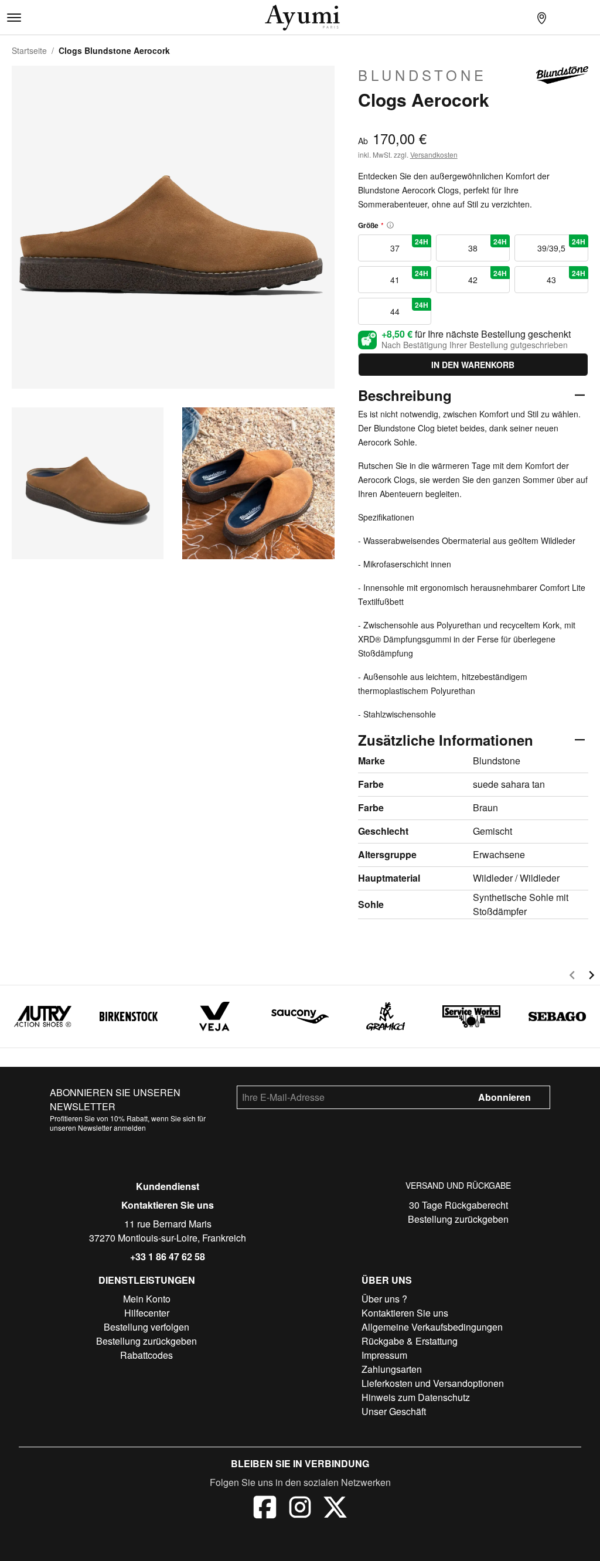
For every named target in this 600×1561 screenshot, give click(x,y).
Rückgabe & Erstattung (410, 1341)
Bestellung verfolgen (146, 1327)
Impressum (384, 1355)
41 (409, 276)
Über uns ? (384, 1298)
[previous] (572, 977)
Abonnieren (504, 1097)
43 (566, 276)
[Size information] (390, 225)
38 (487, 245)
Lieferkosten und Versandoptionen (433, 1383)
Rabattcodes (146, 1355)
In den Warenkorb (472, 364)
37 (409, 245)
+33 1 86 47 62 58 (167, 1256)
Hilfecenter (146, 1312)
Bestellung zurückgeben (458, 1219)
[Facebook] (265, 1508)
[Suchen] (518, 17)
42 (487, 276)
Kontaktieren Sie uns (167, 1205)
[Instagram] (300, 1508)
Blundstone (422, 75)
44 (409, 308)
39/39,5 (561, 245)
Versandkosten (434, 154)
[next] (591, 977)
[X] (335, 1508)
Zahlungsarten (392, 1369)
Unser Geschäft (394, 1411)
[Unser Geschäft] (541, 17)
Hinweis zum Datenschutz (416, 1397)
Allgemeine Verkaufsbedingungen (432, 1327)
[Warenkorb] (588, 17)
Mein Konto (147, 1298)
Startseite (29, 50)
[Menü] (14, 18)
